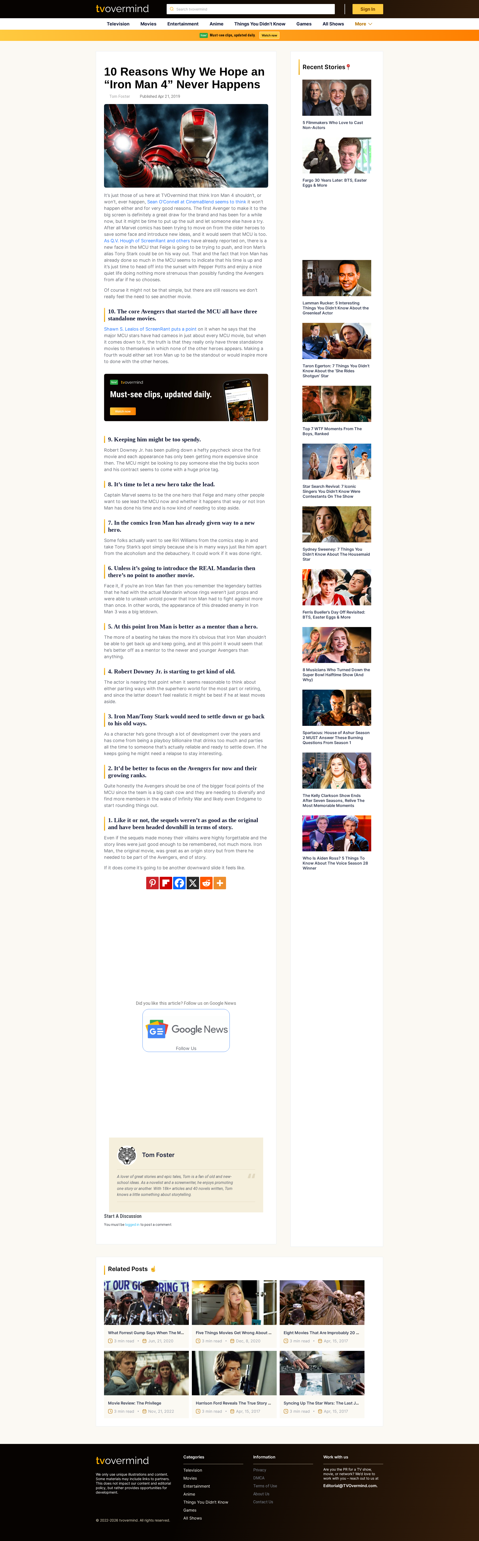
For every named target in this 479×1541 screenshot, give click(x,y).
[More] (220, 883)
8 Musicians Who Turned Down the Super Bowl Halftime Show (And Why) (336, 674)
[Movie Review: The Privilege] (146, 1373)
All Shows (333, 23)
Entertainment (183, 23)
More (360, 23)
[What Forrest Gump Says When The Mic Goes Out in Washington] (146, 1302)
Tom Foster (119, 96)
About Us (261, 1494)
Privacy (259, 1470)
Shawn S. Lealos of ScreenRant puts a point (150, 329)
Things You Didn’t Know (259, 23)
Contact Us (263, 1502)
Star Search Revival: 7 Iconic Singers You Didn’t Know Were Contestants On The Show (331, 491)
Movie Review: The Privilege (134, 1403)
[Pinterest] (152, 883)
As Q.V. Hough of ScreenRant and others (147, 240)
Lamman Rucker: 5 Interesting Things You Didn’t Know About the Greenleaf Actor (336, 307)
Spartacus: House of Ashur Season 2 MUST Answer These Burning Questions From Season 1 (336, 737)
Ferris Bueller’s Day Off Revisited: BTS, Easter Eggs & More (334, 615)
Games (304, 23)
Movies (148, 23)
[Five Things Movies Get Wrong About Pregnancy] (234, 1302)
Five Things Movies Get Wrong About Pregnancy (242, 1332)
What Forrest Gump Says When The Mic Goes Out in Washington (170, 1332)
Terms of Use (265, 1486)
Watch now (269, 35)
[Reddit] (206, 883)
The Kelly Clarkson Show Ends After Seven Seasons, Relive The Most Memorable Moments (333, 800)
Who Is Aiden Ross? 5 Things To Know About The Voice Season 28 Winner (335, 863)
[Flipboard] (166, 883)
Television (118, 23)
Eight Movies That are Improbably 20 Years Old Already (337, 1332)
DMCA (258, 1478)
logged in (132, 1225)
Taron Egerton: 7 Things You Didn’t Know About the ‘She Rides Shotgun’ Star (336, 370)
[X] (193, 883)
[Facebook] (179, 883)
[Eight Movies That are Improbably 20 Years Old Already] (322, 1302)
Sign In (367, 9)
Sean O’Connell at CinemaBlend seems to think (196, 201)
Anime (217, 23)
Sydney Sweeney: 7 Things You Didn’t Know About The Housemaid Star (336, 554)
